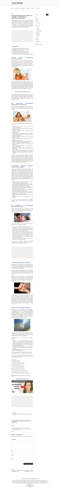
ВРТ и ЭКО (36, 25)
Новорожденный (38, 41)
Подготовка (37, 28)
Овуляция (37, 35)
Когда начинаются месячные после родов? (18, 362)
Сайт (12, 459)
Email (13, 454)
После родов (37, 38)
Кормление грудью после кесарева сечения (18, 368)
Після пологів (38, 8)
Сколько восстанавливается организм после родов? (19, 370)
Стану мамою (17, 3)
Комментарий (14, 439)
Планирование (37, 32)
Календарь (37, 22)
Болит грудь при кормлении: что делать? (18, 364)
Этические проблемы (39, 31)
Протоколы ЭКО (38, 29)
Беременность (37, 19)
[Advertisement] (22, 36)
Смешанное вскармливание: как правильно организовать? (20, 372)
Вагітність (27, 8)
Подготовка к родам (38, 44)
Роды (36, 43)
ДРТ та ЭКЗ (17, 8)
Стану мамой (23, 482)
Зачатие (37, 20)
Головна (12, 8)
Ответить (13, 431)
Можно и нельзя (38, 23)
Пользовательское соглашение (30, 485)
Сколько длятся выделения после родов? (18, 366)
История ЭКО (38, 26)
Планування (22, 8)
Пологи (33, 8)
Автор (30, 486)
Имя (12, 450)
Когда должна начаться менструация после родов (22, 91)
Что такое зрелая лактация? (16, 360)
